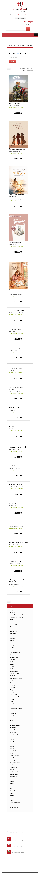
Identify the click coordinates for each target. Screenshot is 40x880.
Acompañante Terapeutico (17, 615)
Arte (11, 626)
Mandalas (12, 737)
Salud (11, 788)
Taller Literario (14, 798)
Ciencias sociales (14, 657)
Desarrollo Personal (15, 673)
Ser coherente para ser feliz (18, 543)
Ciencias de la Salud (15, 652)
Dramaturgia (13, 683)
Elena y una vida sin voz (17, 149)
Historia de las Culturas (16, 708)
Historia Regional (14, 711)
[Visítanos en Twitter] (12, 818)
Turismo (12, 805)
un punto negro (14, 807)
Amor (11, 619)
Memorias (12, 741)
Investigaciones (14, 727)
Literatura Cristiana (15, 734)
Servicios (23, 822)
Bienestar (12, 636)
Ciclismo (12, 645)
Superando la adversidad (17, 447)
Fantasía (12, 699)
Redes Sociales (13, 776)
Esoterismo (13, 692)
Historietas (13, 713)
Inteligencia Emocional (16, 725)
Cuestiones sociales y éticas (17, 669)
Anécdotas (12, 622)
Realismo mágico (14, 772)
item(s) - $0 (26, 24)
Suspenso (12, 795)
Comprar (10, 206)
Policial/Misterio (14, 767)
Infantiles (12, 718)
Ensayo (12, 690)
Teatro (11, 800)
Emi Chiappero (17, 877)
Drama (12, 680)
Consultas (19, 825)
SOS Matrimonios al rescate (18, 466)
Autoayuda (13, 629)
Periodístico (13, 758)
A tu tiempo (13, 503)
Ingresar (19, 14)
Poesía (11, 765)
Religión (12, 784)
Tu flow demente (15, 103)
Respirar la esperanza (16, 561)
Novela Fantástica (14, 755)
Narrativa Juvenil (14, 751)
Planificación (13, 760)
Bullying (12, 640)
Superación (13, 793)
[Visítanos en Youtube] (16, 818)
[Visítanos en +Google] (20, 818)
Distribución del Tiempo (16, 678)
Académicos (13, 612)
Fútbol (11, 706)
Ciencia (12, 648)
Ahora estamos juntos (16, 310)
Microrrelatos (13, 744)
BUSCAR (12, 61)
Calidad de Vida (14, 643)
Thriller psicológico (15, 802)
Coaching (12, 659)
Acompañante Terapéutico (17, 617)
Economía (12, 685)
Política (12, 769)
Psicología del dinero (16, 369)
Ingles (11, 720)
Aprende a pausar (15, 242)
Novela (12, 753)
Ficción (11, 701)
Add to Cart (10, 113)
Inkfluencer (13, 723)
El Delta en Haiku (16, 851)
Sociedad (12, 791)
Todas (11, 610)
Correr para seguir (15, 348)
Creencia (12, 664)
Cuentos (12, 666)
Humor (12, 716)
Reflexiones (13, 779)
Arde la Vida (15, 838)
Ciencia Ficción (13, 650)
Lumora (11, 524)
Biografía (12, 638)
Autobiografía (13, 631)
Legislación (13, 732)
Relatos (12, 781)
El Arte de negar (16, 844)
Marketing (12, 739)
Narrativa (12, 748)
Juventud (12, 730)
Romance (12, 786)
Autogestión (13, 633)
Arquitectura (13, 624)
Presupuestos (11, 825)
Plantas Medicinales (15, 762)
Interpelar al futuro (15, 329)
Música (12, 746)
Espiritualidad (13, 694)
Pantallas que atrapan (16, 484)
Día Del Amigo (13, 676)
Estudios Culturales (15, 697)
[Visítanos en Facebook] (8, 818)
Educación (12, 687)
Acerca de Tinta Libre (13, 822)
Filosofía (12, 704)
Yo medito (12, 426)
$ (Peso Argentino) (20, 18)
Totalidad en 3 (14, 408)
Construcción (13, 662)
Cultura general (14, 671)
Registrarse (27, 14)
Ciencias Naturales (15, 655)
